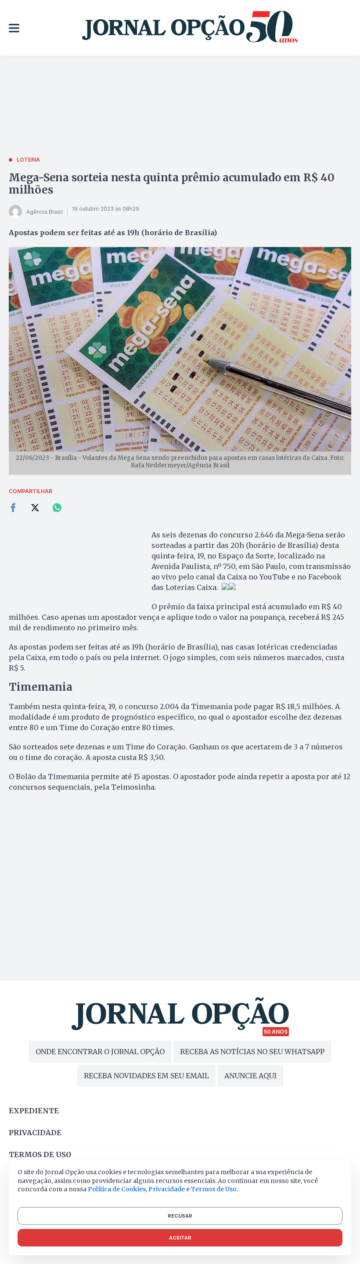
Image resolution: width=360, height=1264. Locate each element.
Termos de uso (40, 1154)
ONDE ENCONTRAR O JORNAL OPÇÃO (100, 1051)
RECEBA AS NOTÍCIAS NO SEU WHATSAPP (252, 1051)
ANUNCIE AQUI (250, 1075)
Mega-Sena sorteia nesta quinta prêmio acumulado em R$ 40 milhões (172, 184)
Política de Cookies (117, 1189)
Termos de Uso (214, 1189)
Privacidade (35, 1132)
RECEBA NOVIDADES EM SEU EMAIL (146, 1075)
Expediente (34, 1110)
